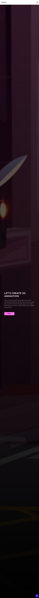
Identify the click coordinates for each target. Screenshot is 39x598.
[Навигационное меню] (37, 2)
